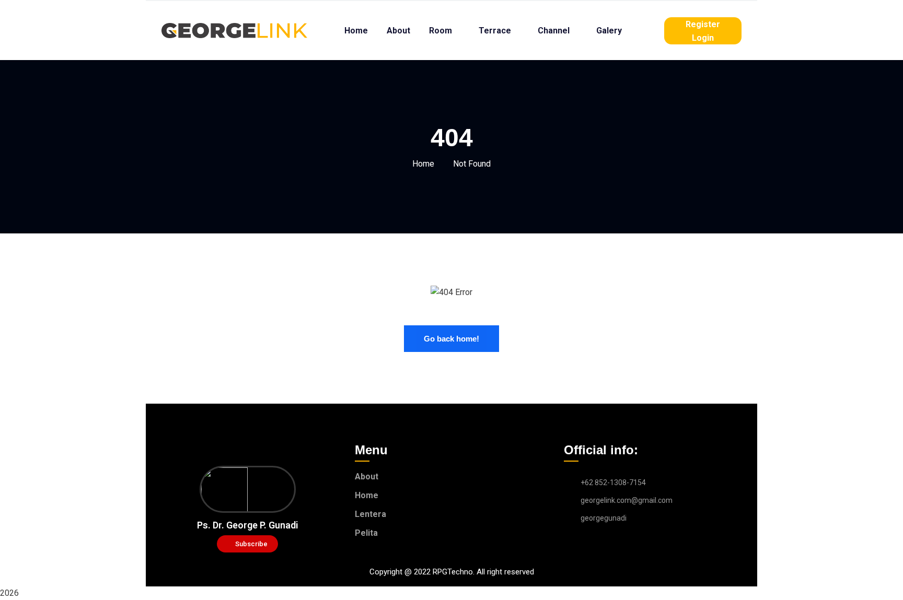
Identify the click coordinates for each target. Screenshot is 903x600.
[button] (247, 543)
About (366, 476)
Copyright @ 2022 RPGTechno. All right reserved (451, 572)
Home (423, 164)
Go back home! (451, 338)
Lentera (370, 514)
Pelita (366, 533)
